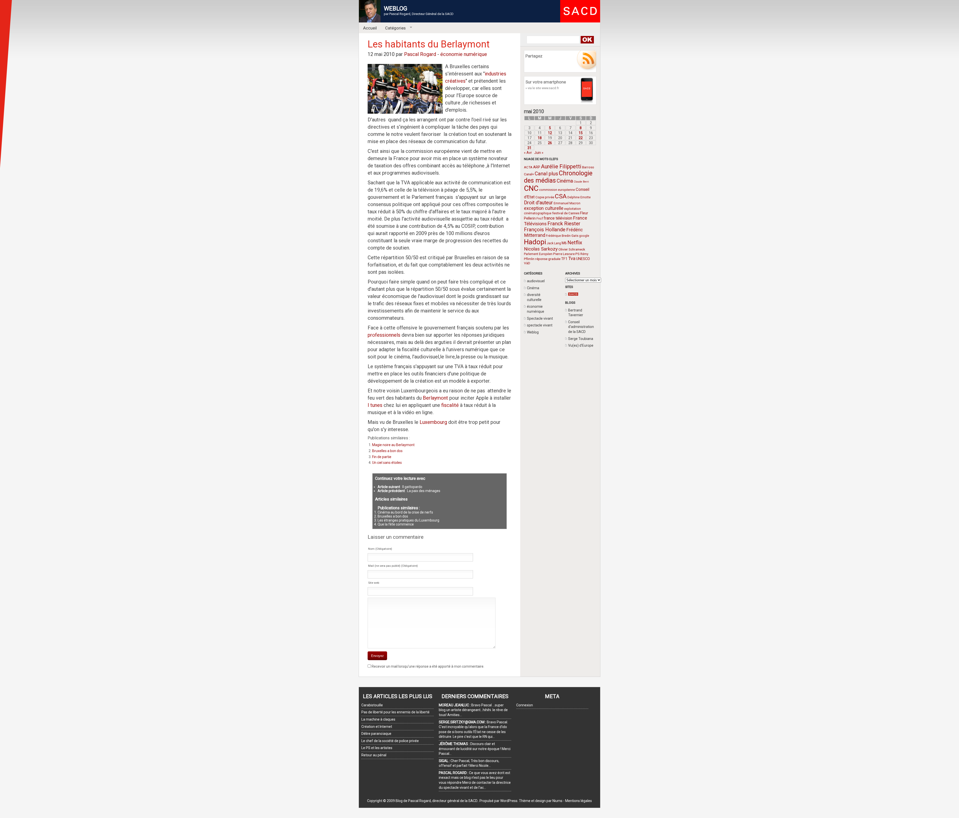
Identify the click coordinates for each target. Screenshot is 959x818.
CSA (561, 196)
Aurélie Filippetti (561, 166)
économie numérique (463, 54)
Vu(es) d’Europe (580, 345)
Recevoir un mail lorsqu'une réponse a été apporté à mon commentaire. (428, 666)
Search (587, 40)
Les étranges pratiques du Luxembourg (408, 520)
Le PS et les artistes (376, 748)
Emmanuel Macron (567, 203)
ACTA (528, 167)
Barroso (588, 167)
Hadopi (535, 242)
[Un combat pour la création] (573, 294)
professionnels (384, 335)
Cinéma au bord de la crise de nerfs (405, 512)
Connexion (524, 705)
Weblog (533, 332)
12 (550, 133)
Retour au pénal (373, 755)
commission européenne (557, 190)
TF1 (564, 259)
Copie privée (544, 197)
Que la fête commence (396, 524)
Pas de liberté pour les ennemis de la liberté (395, 712)
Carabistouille (372, 705)
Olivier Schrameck (571, 249)
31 (529, 148)
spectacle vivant (539, 325)
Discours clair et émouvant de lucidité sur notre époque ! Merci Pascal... (474, 749)
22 (581, 138)
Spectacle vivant (540, 318)
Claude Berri (581, 181)
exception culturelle (543, 208)
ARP (536, 167)
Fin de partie (381, 457)
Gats (574, 236)
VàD (527, 263)
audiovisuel (536, 281)
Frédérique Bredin (558, 236)
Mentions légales (578, 801)
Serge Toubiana (580, 339)
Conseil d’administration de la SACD (581, 327)
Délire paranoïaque (376, 734)
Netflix (574, 243)
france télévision (558, 218)
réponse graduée (547, 259)
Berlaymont (435, 398)
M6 (564, 243)
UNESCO (583, 259)
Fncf (539, 218)
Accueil (370, 27)
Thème (524, 801)
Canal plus (546, 174)
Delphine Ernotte (579, 197)
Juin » (538, 153)
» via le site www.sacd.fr (542, 88)
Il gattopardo (412, 487)
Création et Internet (376, 727)
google (584, 236)
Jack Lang (554, 243)
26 (550, 143)
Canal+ (529, 174)
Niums (557, 801)
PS (577, 254)
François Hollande (544, 230)
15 (581, 133)
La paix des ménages (423, 491)
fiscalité (449, 405)
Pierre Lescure (564, 254)
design (540, 801)
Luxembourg (433, 422)
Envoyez (377, 656)
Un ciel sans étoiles (387, 463)
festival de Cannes (565, 213)
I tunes (375, 405)
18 (540, 138)
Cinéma (565, 181)
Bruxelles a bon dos (387, 451)
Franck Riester (563, 224)
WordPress (508, 801)
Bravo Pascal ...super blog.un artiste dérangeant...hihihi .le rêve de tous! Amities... (473, 710)
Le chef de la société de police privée (390, 741)
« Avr (528, 153)
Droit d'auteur (538, 203)
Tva (571, 258)
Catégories (393, 28)
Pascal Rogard (420, 54)
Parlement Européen (538, 254)
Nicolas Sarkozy (541, 249)
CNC (531, 188)
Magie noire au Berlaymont (393, 445)
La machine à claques (378, 719)
